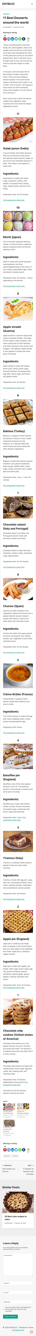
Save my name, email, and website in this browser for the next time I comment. (18, 1309)
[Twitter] (16, 37)
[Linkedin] (12, 37)
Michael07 (8, 27)
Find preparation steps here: (14, 286)
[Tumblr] (23, 37)
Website (7, 1302)
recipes (15, 1156)
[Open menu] (32, 3)
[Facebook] (8, 37)
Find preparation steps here (13, 200)
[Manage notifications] (31, 1331)
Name (7, 1283)
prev (4, 1210)
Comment (8, 1255)
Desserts (6, 14)
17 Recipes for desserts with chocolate (7, 1129)
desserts (7, 1156)
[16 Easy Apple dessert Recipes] (9, 1106)
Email (6, 1293)
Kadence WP (19, 1330)
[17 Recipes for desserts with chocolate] (9, 1123)
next (31, 1210)
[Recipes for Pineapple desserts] (23, 1106)
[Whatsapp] (20, 37)
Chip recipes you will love (8, 1168)
